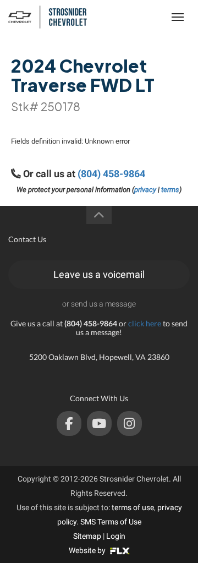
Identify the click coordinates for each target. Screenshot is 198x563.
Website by (88, 550)
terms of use (133, 507)
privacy (145, 189)
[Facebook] (69, 423)
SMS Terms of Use (110, 521)
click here (144, 323)
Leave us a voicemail (99, 274)
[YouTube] (99, 423)
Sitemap (87, 536)
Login (115, 536)
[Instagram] (129, 423)
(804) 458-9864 (111, 173)
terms (170, 189)
